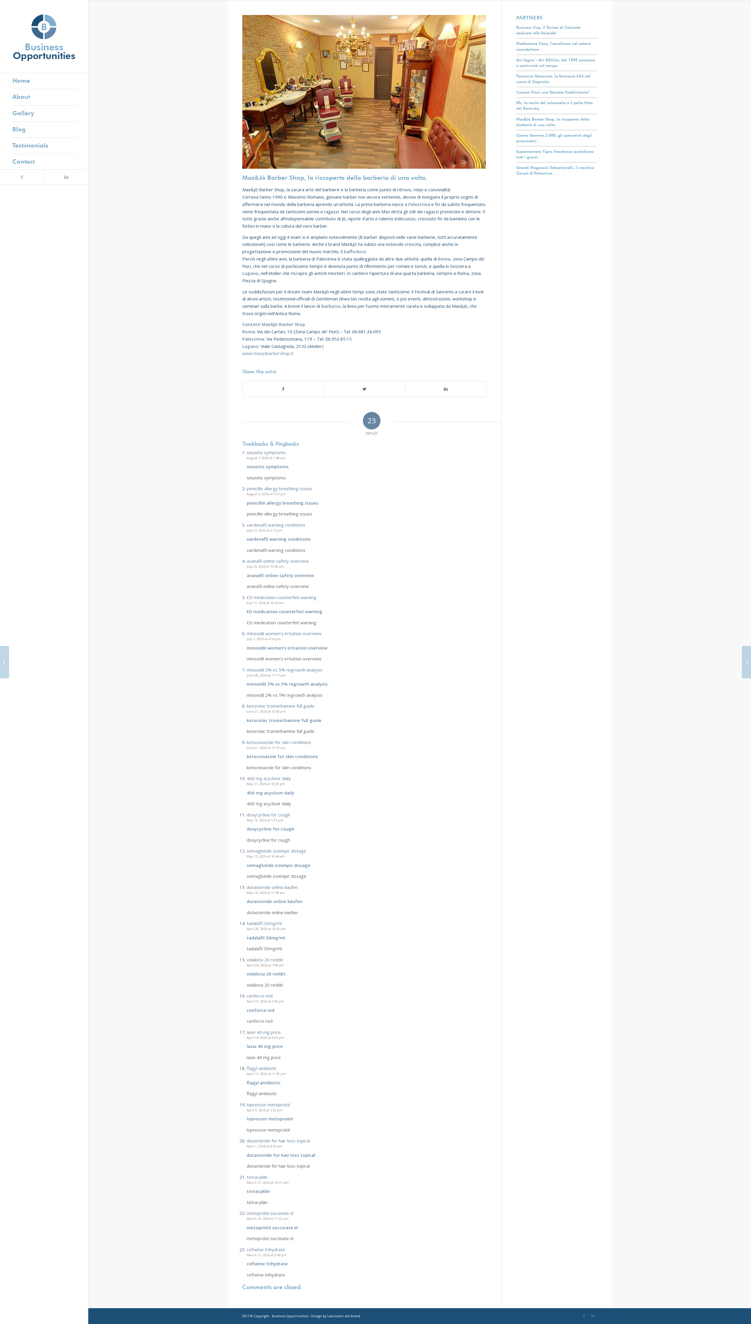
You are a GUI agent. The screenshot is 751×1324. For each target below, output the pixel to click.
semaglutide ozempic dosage (276, 851)
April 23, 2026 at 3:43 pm (265, 1001)
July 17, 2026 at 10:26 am (265, 603)
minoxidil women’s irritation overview (284, 633)
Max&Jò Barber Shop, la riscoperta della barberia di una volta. (334, 177)
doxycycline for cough (268, 815)
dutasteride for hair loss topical (278, 1141)
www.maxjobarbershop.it (267, 353)
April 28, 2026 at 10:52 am (266, 928)
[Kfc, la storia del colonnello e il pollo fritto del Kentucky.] (746, 662)
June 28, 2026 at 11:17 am (266, 675)
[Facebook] (22, 177)
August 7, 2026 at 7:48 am (266, 458)
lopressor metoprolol (268, 1104)
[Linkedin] (66, 177)
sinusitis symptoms (266, 452)
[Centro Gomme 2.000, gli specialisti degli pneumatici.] (4, 662)
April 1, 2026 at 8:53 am (264, 1146)
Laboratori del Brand (343, 1316)
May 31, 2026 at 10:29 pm (266, 784)
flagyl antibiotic (262, 1068)
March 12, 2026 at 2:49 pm (267, 1255)
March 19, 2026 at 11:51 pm (268, 1218)
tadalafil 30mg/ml (264, 923)
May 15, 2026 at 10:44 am (266, 856)
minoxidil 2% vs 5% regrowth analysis (284, 670)
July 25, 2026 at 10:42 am (265, 566)
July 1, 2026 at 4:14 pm (264, 639)
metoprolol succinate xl (270, 1213)
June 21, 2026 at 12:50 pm (266, 711)
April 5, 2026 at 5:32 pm (265, 1110)
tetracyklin (257, 1177)
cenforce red (260, 996)
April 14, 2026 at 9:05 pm (265, 1037)
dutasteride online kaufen (272, 887)
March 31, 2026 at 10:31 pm (268, 1182)
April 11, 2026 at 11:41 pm (266, 1073)
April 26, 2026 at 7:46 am (265, 965)
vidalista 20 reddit (265, 960)
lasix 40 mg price (264, 1032)
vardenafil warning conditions (276, 525)
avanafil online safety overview (278, 561)
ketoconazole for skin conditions (279, 742)
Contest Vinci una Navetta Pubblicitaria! (552, 92)
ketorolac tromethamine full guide (280, 706)
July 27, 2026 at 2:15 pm (265, 530)
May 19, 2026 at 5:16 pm (265, 820)
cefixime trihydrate (266, 1249)
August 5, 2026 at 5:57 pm (266, 494)
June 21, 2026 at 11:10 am (266, 747)
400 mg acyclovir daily (269, 778)
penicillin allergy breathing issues (279, 488)
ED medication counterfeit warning (281, 597)
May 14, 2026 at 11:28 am (266, 892)
